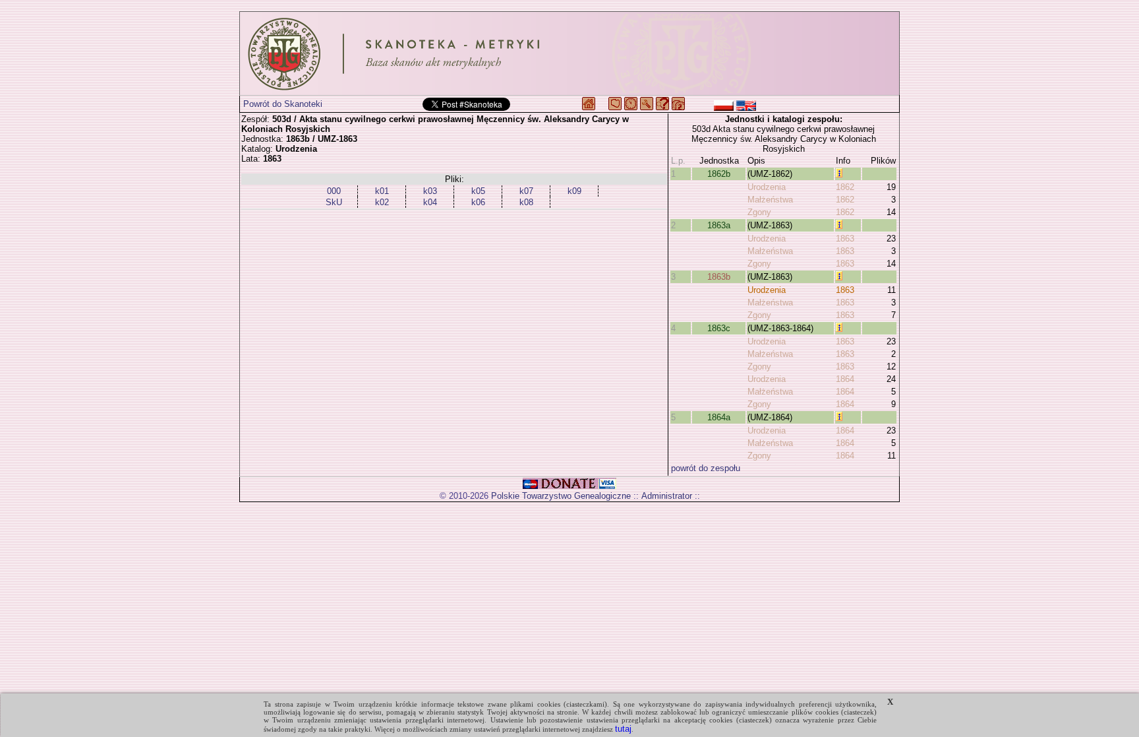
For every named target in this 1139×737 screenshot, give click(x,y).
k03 (430, 191)
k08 (526, 202)
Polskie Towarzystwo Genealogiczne (561, 496)
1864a (718, 417)
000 (334, 191)
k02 (382, 202)
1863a (718, 225)
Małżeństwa (770, 200)
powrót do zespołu (705, 468)
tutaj (623, 729)
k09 (574, 191)
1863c (718, 328)
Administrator (666, 496)
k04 (430, 202)
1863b (718, 277)
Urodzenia (766, 187)
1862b (718, 174)
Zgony (759, 212)
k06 (478, 202)
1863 (845, 238)
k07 (526, 191)
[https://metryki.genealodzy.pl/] (569, 53)
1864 (845, 379)
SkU (334, 202)
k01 (382, 191)
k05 (478, 191)
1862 (845, 187)
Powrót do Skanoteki (282, 104)
